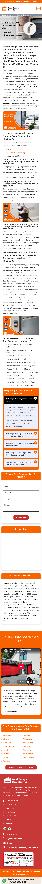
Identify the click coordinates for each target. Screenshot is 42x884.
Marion (11, 15)
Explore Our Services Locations (21, 767)
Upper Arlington (8, 746)
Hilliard (5, 750)
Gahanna (6, 754)
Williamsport (27, 739)
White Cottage (28, 743)
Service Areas (10, 816)
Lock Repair (10, 812)
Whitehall (6, 739)
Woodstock (27, 735)
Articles (8, 819)
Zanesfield (6, 761)
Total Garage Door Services (28, 872)
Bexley (5, 757)
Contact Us (9, 823)
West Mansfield (28, 757)
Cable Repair (10, 805)
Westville (26, 746)
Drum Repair (10, 808)
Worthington (7, 735)
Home (3, 15)
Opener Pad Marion (24, 15)
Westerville (7, 743)
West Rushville (28, 754)
